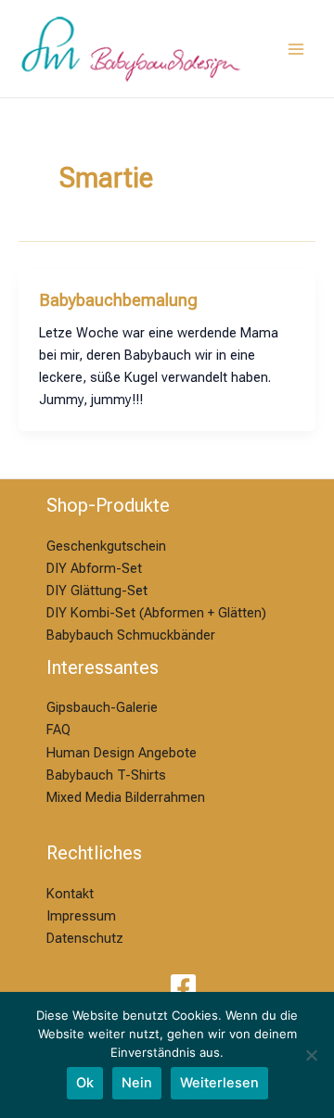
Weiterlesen (219, 1082)
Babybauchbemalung (118, 300)
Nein (137, 1082)
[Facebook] (183, 986)
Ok (85, 1082)
